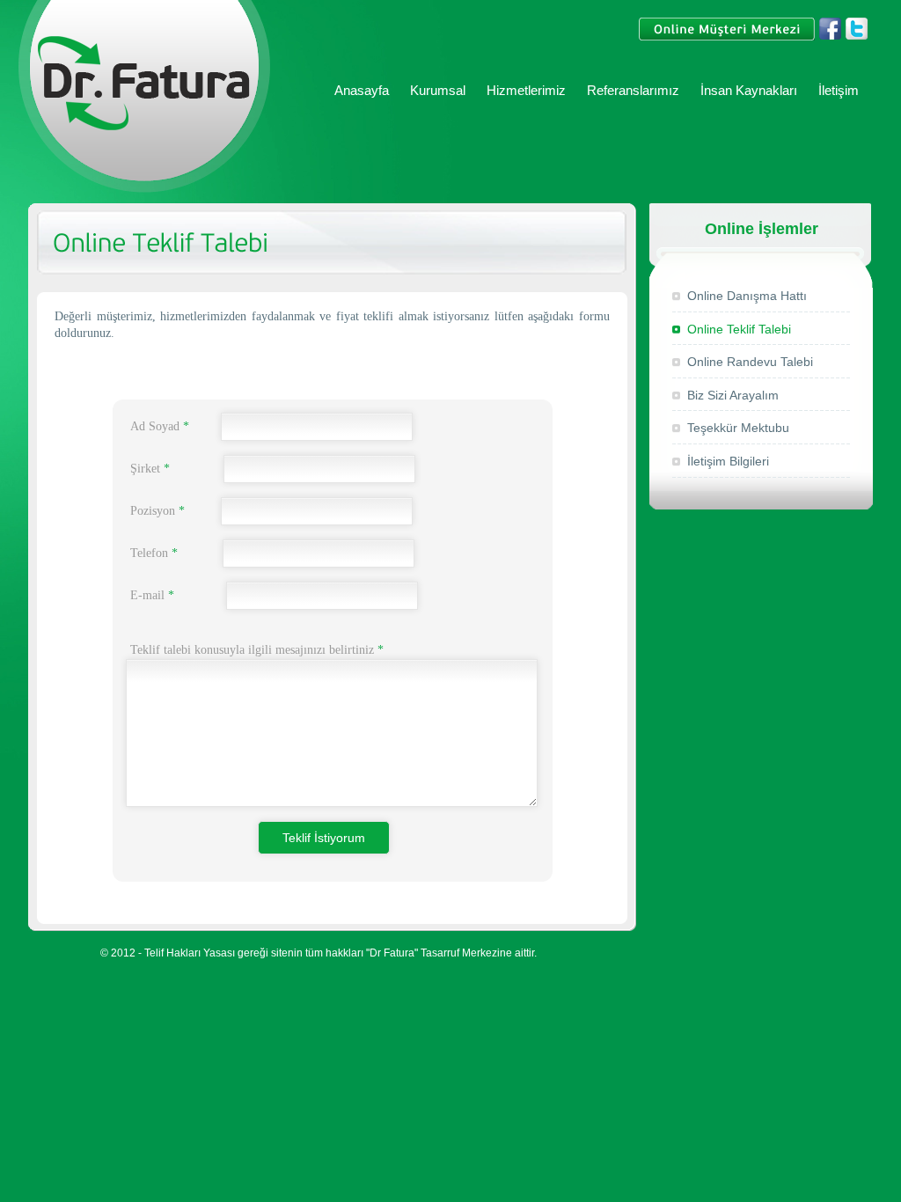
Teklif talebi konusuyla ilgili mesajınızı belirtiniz (257, 649)
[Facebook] (830, 37)
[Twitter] (857, 37)
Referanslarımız (633, 90)
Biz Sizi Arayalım (733, 395)
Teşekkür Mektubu (738, 428)
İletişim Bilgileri (728, 461)
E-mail (152, 595)
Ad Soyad (159, 426)
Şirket (150, 468)
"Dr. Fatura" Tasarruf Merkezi (144, 97)
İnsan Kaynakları (748, 90)
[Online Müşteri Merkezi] (727, 37)
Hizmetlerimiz (526, 90)
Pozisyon (157, 510)
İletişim (838, 90)
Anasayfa (361, 90)
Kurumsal (437, 90)
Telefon (154, 553)
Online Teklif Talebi (739, 329)
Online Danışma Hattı (747, 296)
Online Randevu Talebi (750, 362)
